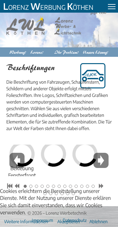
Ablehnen (98, 221)
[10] (76, 186)
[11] (81, 186)
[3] (36, 186)
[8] (64, 186)
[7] (59, 186)
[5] (47, 186)
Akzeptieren (68, 221)
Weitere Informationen (26, 221)
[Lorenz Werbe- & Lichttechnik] (48, 25)
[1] (25, 186)
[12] (87, 186)
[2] (30, 186)
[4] (42, 186)
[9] (70, 186)
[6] (53, 186)
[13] (93, 186)
